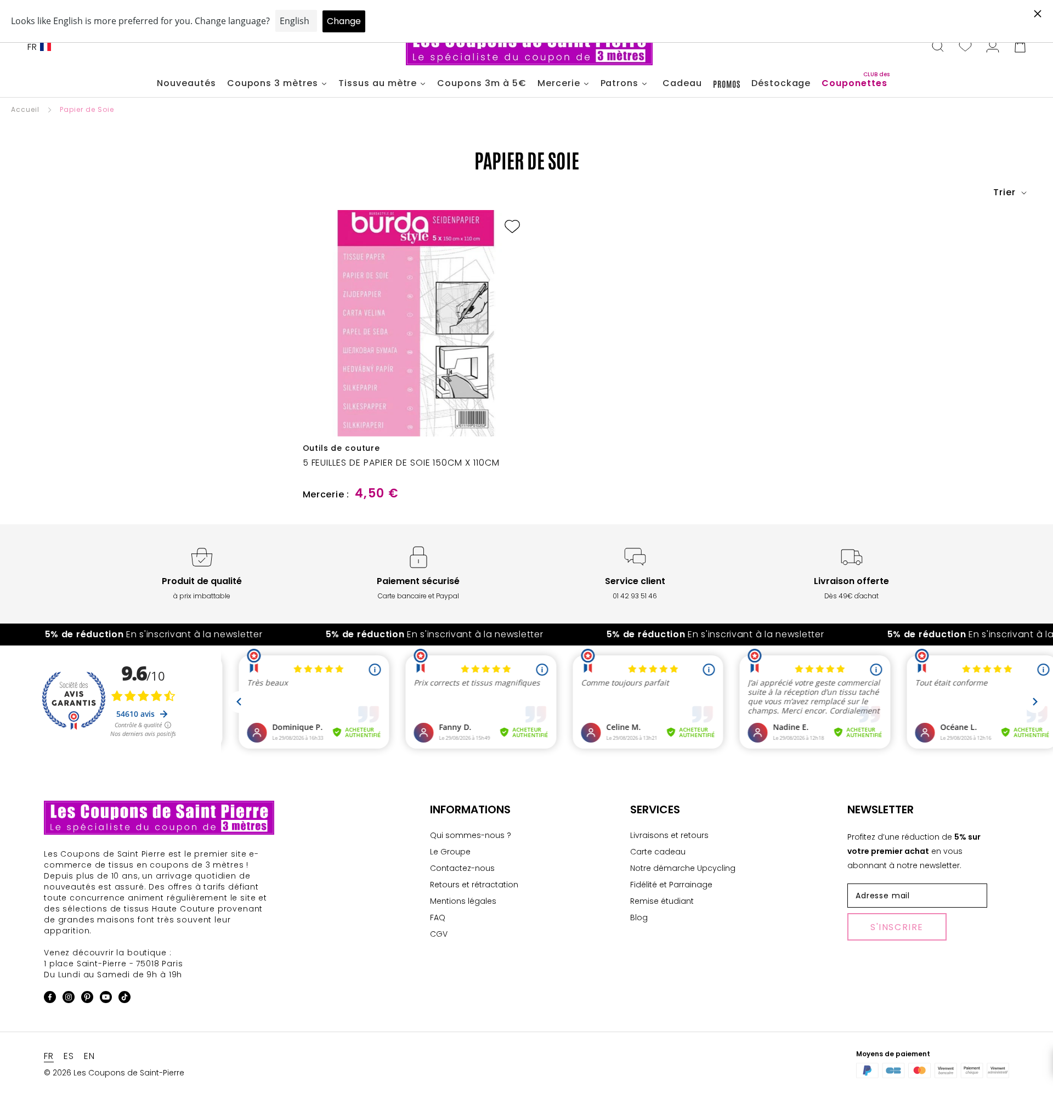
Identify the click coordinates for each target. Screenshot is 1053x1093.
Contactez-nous (462, 868)
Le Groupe (450, 851)
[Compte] (993, 47)
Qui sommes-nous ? (470, 835)
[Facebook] (50, 999)
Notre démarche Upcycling (682, 868)
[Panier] (1020, 47)
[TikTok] (124, 999)
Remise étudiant (662, 901)
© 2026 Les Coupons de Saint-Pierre (114, 1072)
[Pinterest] (87, 999)
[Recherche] (938, 47)
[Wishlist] (965, 47)
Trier (1005, 192)
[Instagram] (69, 999)
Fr (32, 47)
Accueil (25, 109)
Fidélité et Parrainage (671, 884)
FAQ (437, 917)
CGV (439, 933)
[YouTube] (106, 999)
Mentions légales (463, 901)
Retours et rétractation (474, 884)
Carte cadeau (658, 851)
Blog (639, 917)
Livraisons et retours (669, 835)
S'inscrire (897, 927)
